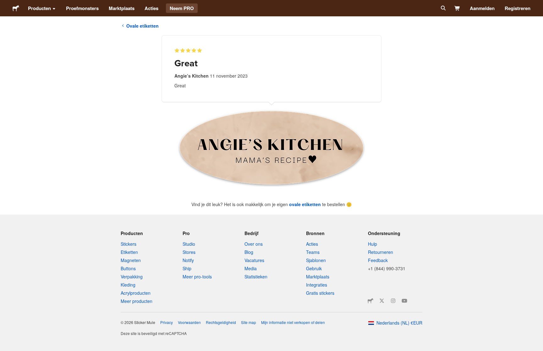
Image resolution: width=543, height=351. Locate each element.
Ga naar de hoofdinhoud (4, 4)
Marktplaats (121, 8)
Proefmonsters (82, 8)
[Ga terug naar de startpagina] (16, 8)
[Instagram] (393, 300)
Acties (151, 8)
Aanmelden (482, 8)
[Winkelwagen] (457, 8)
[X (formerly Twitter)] (381, 300)
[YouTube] (404, 300)
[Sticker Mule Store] (370, 300)
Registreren (517, 8)
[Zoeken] (442, 8)
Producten (39, 8)
